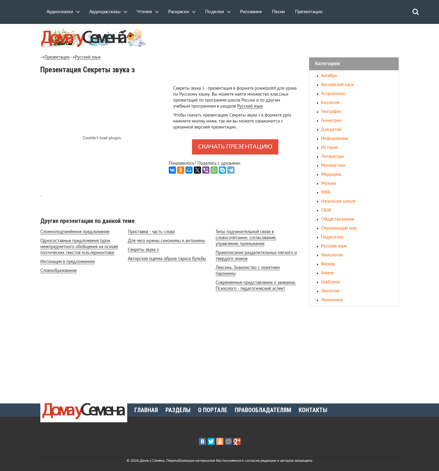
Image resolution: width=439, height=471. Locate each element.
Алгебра (329, 76)
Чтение (144, 12)
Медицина (331, 174)
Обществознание (337, 219)
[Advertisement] (354, 352)
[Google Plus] (237, 441)
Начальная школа (338, 201)
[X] (197, 170)
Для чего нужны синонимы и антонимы (166, 241)
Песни (278, 12)
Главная (146, 410)
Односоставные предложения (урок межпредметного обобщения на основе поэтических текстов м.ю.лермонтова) (79, 247)
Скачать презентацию (235, 147)
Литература (332, 157)
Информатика (334, 139)
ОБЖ (326, 210)
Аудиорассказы (105, 12)
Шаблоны (330, 282)
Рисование (251, 12)
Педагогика (332, 237)
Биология (330, 103)
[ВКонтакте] (172, 170)
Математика (333, 165)
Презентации (309, 12)
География (331, 112)
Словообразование (58, 271)
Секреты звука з (143, 250)
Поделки (214, 12)
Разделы (178, 410)
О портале (212, 410)
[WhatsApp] (214, 170)
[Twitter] (211, 441)
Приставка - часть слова (151, 232)
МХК (325, 192)
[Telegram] (230, 170)
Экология (330, 291)
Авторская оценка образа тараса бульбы (167, 259)
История (329, 148)
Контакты (313, 410)
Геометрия (331, 121)
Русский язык (88, 57)
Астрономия (333, 94)
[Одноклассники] (180, 170)
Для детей (331, 130)
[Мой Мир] (189, 170)
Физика (328, 264)
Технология (332, 255)
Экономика (332, 300)
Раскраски (178, 12)
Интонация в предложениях (67, 262)
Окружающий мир (339, 228)
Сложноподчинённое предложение (74, 232)
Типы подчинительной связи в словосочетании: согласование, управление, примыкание (246, 238)
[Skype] (222, 170)
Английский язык (337, 85)
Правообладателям (263, 410)
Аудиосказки (60, 12)
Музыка (328, 183)
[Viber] (205, 170)
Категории (327, 64)
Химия (327, 273)
